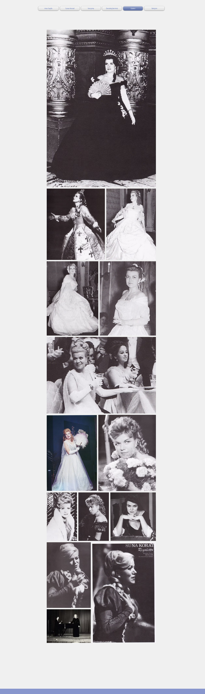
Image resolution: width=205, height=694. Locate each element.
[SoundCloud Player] (64, 656)
